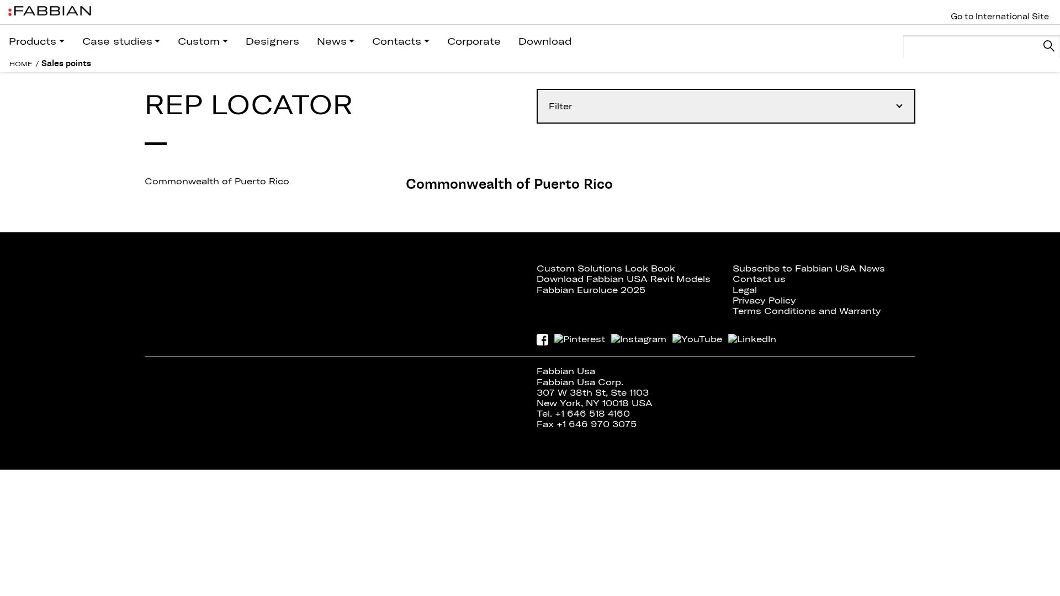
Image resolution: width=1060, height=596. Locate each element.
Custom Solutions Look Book (606, 268)
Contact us (759, 278)
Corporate (474, 41)
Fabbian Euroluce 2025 (591, 289)
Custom (199, 41)
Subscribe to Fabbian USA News (809, 268)
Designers (272, 41)
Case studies (117, 41)
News (332, 41)
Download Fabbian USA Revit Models (624, 278)
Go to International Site (1000, 17)
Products (32, 41)
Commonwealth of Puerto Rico (217, 181)
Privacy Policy (764, 300)
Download (544, 41)
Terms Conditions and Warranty (807, 310)
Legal (745, 289)
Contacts (396, 41)
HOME (21, 64)
